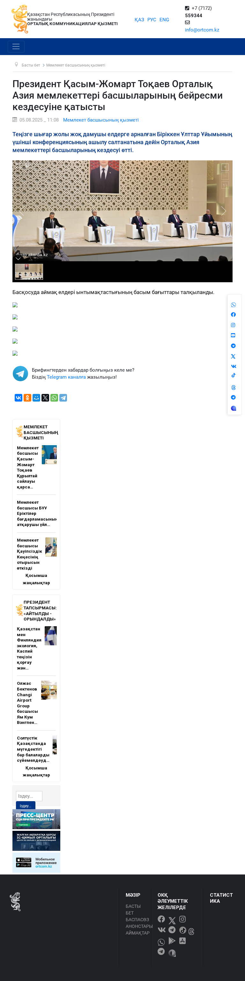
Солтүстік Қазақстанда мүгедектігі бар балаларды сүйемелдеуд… (33, 749)
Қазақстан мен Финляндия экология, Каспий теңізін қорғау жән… (29, 648)
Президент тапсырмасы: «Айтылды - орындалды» (40, 610)
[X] (45, 398)
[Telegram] (63, 398)
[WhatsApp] (54, 398)
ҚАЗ (139, 20)
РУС (151, 20)
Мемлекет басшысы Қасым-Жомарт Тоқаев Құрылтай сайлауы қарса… (28, 467)
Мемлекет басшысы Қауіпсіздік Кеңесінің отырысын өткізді (29, 554)
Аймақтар (137, 932)
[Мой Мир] (36, 398)
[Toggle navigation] (16, 47)
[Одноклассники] (27, 398)
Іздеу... (25, 806)
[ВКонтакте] (18, 398)
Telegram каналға (66, 377)
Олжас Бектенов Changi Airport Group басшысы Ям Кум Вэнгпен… (27, 703)
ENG (164, 20)
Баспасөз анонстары (137, 923)
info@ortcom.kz (202, 30)
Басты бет (133, 909)
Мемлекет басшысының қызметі (101, 120)
